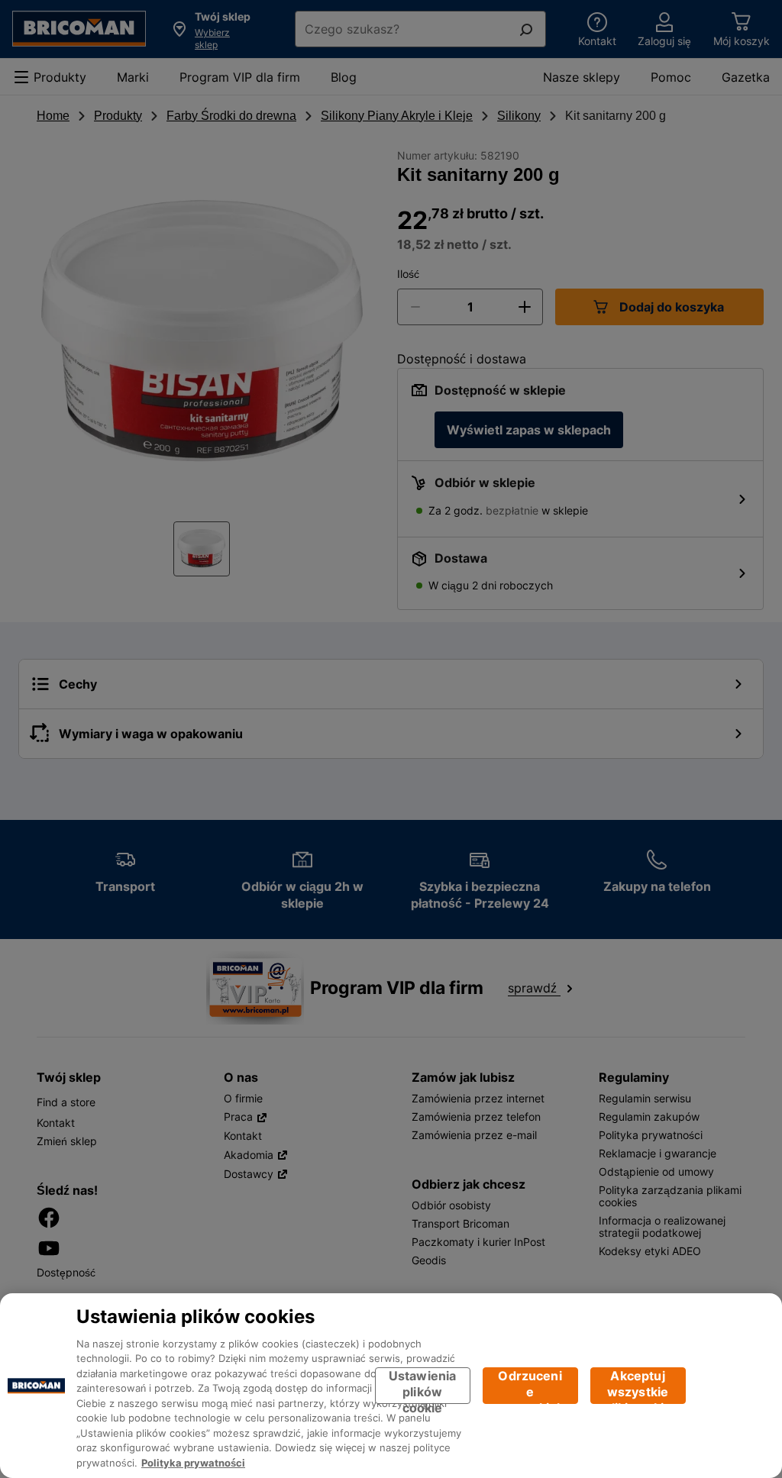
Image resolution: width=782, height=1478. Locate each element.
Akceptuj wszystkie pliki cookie (638, 1386)
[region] (391, 1385)
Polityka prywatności (193, 1463)
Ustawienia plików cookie (423, 1386)
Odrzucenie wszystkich (530, 1386)
